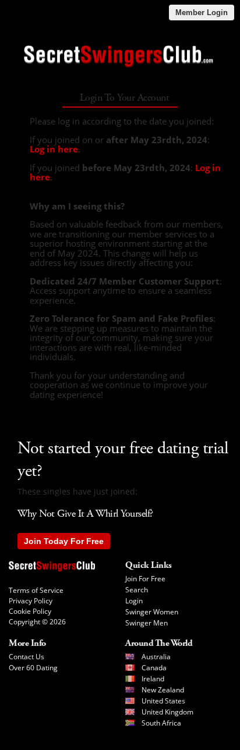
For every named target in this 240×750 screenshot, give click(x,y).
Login (134, 601)
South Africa (161, 723)
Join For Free (145, 579)
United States (163, 701)
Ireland (153, 679)
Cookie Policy (30, 611)
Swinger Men (146, 623)
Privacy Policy (30, 601)
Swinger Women (151, 612)
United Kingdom (167, 712)
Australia (156, 657)
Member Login (201, 12)
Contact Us (26, 657)
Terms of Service (36, 590)
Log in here (54, 149)
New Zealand (163, 690)
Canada (154, 668)
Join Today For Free (64, 541)
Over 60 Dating (33, 668)
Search (136, 590)
